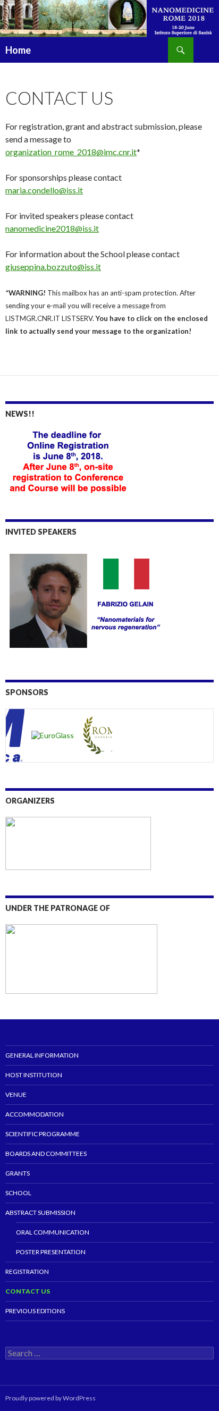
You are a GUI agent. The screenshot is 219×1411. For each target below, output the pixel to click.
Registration (27, 1271)
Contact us (27, 1291)
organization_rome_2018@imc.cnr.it (71, 152)
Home (18, 50)
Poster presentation (51, 1252)
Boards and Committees (46, 1153)
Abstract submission (40, 1212)
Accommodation (34, 1114)
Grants (17, 1173)
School (18, 1193)
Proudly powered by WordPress (50, 1398)
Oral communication (52, 1232)
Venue (16, 1095)
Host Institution (33, 1075)
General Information (42, 1055)
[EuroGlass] (51, 734)
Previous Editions (35, 1311)
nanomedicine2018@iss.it (52, 228)
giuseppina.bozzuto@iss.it (53, 266)
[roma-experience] (106, 734)
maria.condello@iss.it (44, 190)
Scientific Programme (42, 1134)
